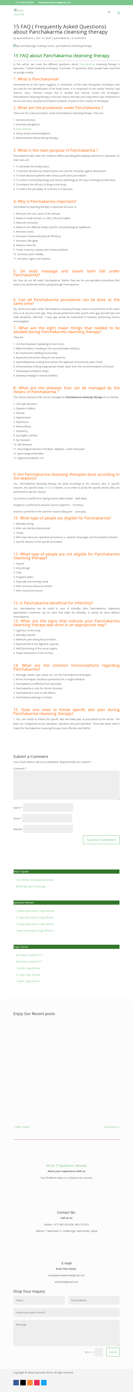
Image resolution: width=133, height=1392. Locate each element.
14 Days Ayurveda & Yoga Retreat (35, 924)
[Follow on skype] (44, 1382)
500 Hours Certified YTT (29, 961)
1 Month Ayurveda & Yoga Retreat (35, 910)
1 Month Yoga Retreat (28, 968)
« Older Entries (21, 1127)
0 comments (79, 38)
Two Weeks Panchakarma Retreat (35, 879)
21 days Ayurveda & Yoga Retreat (34, 917)
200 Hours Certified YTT (29, 955)
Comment (20, 768)
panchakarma (61, 38)
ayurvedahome (25, 38)
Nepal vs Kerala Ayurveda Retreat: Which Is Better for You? (63, 1066)
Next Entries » (112, 1127)
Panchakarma (87, 64)
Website (17, 829)
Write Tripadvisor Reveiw (66, 1165)
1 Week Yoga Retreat (27, 981)
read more (23, 1042)
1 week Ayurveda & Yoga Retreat (34, 930)
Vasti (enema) (23, 128)
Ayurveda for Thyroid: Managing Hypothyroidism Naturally (63, 1033)
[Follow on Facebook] (16, 1382)
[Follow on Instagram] (37, 1382)
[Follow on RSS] (30, 1382)
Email (17, 818)
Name (17, 807)
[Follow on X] (23, 1382)
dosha (47, 487)
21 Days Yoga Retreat (28, 974)
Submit (113, 1352)
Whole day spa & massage (31, 886)
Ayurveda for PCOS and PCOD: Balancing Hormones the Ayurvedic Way (60, 1101)
